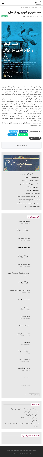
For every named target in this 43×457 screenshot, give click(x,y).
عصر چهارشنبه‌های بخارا (23, 230)
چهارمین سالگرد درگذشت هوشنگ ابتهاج (19, 273)
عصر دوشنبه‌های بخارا (24, 247)
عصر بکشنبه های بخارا (24, 282)
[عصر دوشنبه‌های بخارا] (35, 249)
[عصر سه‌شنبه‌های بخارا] (35, 241)
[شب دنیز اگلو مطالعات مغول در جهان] (35, 293)
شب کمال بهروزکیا (25, 316)
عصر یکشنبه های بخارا (24, 299)
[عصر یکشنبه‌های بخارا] (35, 258)
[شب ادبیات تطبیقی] (35, 327)
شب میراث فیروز (25, 308)
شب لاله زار (27, 342)
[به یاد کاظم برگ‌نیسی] (35, 371)
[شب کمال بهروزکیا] (35, 319)
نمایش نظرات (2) (21, 145)
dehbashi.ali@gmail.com (25, 197)
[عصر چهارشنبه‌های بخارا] (35, 232)
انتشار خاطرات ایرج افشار (31, 412)
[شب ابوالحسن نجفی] (35, 362)
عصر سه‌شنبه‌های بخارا (24, 238)
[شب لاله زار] (35, 345)
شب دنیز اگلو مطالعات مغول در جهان (20, 290)
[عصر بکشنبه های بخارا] (35, 284)
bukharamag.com (22, 203)
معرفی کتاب (4, 16)
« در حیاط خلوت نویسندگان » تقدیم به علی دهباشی (24, 409)
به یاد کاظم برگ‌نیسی (24, 368)
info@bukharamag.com (26, 200)
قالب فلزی (35, 421)
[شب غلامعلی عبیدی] (35, 224)
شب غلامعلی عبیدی (24, 221)
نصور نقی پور (15, 453)
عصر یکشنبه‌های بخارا (24, 256)
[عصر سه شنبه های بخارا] (35, 267)
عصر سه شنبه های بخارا (23, 264)
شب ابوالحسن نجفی (24, 360)
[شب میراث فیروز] (35, 310)
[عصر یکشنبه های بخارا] (35, 301)
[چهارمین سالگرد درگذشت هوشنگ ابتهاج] (35, 275)
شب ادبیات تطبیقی (24, 325)
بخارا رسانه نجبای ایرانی (31, 415)
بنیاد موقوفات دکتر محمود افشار (29, 418)
